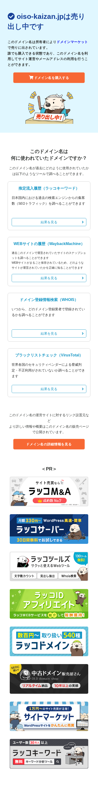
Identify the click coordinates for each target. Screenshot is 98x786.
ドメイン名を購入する (51, 78)
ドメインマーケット (72, 42)
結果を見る (49, 222)
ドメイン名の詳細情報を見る (49, 444)
